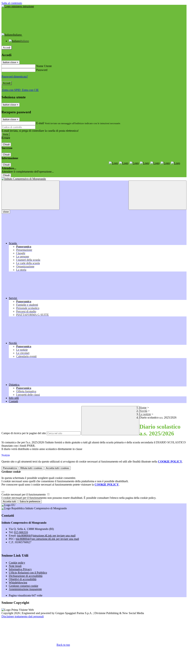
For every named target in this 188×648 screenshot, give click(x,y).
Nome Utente (44, 66)
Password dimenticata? (14, 76)
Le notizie (145, 414)
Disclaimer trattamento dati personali (22, 616)
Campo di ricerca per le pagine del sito (23, 433)
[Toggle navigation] (30, 195)
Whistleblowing (18, 582)
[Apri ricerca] (158, 195)
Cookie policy (17, 562)
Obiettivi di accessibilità (22, 579)
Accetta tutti (57, 468)
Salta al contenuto (11, 3)
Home (143, 407)
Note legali (15, 566)
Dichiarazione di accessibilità (25, 575)
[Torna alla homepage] (94, 179)
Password (41, 69)
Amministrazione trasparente (25, 589)
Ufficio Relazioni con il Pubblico (28, 572)
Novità (143, 410)
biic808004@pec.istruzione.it (47, 538)
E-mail (40, 123)
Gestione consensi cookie (23, 585)
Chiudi (6, 144)
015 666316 (21, 532)
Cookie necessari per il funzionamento (23, 494)
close (6, 211)
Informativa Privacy (20, 569)
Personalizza (10, 468)
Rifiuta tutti (31, 468)
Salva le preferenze (30, 501)
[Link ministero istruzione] (17, 6)
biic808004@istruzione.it (46, 535)
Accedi (6, 47)
